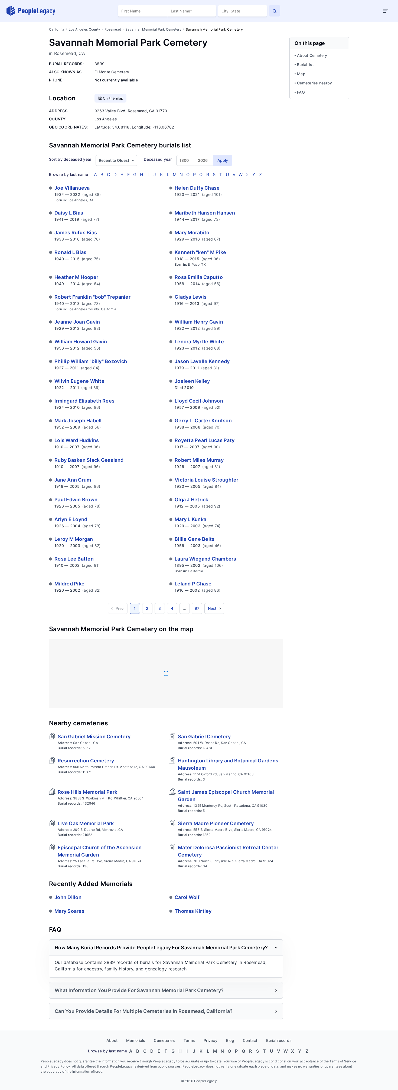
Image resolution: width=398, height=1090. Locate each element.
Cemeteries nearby (314, 83)
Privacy (210, 1040)
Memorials (135, 1040)
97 (197, 608)
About (112, 1040)
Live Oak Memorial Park (86, 823)
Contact (250, 1040)
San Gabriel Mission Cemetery (94, 736)
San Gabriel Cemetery (204, 736)
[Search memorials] (274, 11)
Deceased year (158, 159)
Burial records (279, 1040)
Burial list (305, 64)
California (56, 29)
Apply (222, 160)
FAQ (301, 92)
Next (212, 608)
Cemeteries (164, 1040)
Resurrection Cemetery (86, 760)
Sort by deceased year (70, 159)
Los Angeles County (84, 29)
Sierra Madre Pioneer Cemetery (216, 823)
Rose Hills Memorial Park (87, 792)
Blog (230, 1040)
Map (301, 73)
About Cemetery (312, 55)
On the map (113, 98)
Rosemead (113, 29)
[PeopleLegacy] (31, 11)
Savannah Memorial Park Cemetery (153, 29)
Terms (189, 1040)
